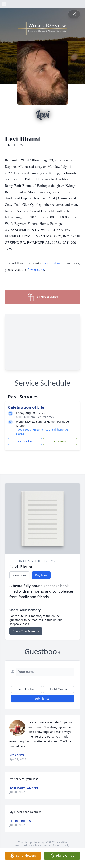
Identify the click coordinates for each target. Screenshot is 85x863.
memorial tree (52, 263)
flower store (35, 269)
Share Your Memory (26, 631)
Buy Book (41, 575)
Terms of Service (53, 845)
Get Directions (25, 441)
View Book (19, 575)
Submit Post (42, 698)
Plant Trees (60, 441)
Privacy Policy (31, 845)
